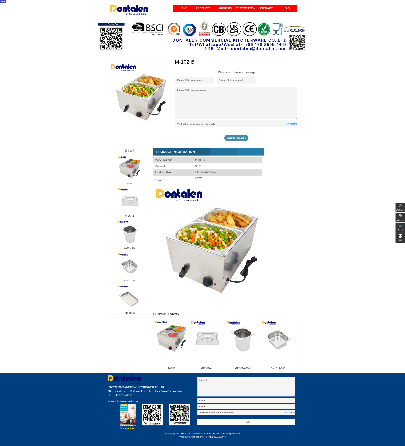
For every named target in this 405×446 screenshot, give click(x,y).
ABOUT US (225, 8)
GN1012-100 (129, 281)
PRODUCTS (203, 8)
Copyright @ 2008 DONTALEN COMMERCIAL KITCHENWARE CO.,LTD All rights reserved (202, 435)
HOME (183, 8)
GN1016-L (129, 216)
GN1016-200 (129, 248)
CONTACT (266, 8)
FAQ (287, 8)
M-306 (130, 183)
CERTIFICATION (245, 8)
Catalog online (126, 428)
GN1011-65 (130, 313)
